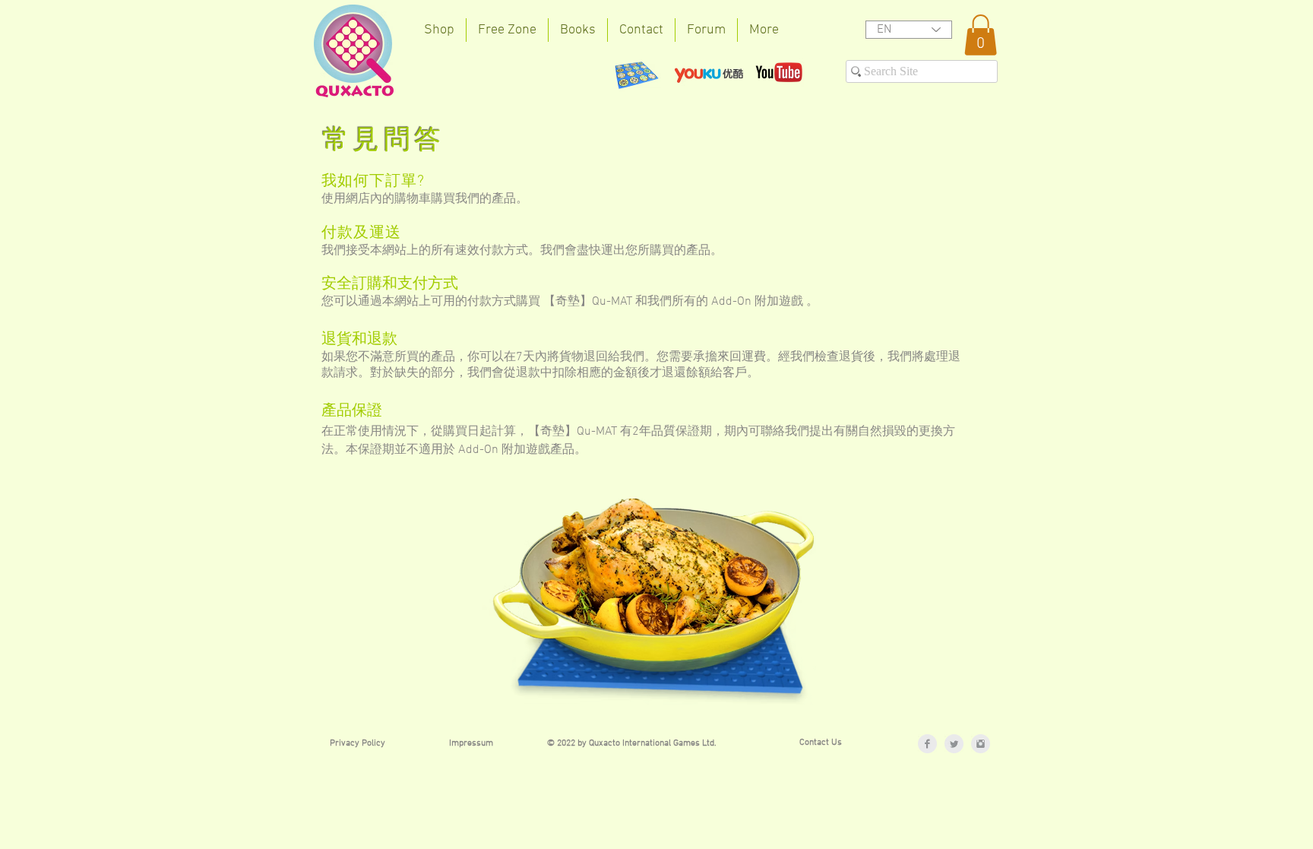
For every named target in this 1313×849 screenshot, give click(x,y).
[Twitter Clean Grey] (953, 743)
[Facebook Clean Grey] (927, 743)
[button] (980, 34)
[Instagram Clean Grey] (980, 743)
